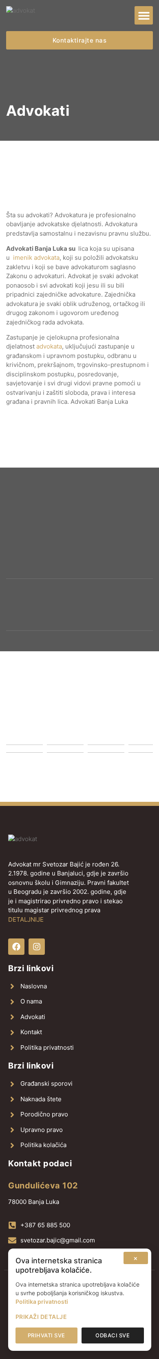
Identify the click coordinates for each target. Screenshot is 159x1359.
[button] (144, 15)
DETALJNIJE (26, 919)
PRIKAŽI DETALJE (41, 1316)
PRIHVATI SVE (46, 1335)
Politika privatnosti (41, 1301)
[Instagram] (37, 946)
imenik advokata (36, 257)
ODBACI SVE (112, 1335)
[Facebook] (16, 946)
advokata (49, 346)
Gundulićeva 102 (43, 1185)
